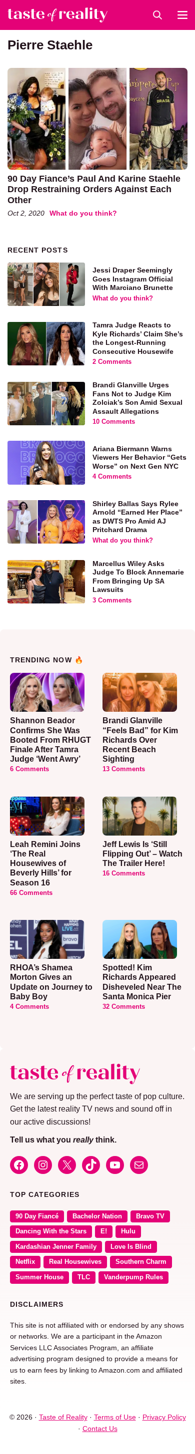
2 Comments (112, 361)
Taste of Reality (63, 1417)
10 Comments (113, 421)
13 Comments (123, 769)
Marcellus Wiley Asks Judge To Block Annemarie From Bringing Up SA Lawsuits (138, 577)
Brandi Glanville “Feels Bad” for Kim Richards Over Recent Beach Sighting (140, 739)
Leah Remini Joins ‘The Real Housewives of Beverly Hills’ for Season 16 (45, 863)
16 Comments (123, 873)
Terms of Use (115, 1417)
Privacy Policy (164, 1417)
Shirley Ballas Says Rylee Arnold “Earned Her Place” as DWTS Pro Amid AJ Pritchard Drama (137, 517)
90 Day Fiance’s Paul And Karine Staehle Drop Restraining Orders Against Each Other (94, 189)
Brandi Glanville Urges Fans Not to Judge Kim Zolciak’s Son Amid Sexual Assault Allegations (137, 398)
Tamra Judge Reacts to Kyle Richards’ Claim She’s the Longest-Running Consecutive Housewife (137, 338)
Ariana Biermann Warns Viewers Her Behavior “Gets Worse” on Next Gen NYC (139, 457)
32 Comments (123, 1006)
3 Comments (112, 600)
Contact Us (100, 1429)
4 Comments (112, 476)
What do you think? (83, 213)
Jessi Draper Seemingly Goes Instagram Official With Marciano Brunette (132, 278)
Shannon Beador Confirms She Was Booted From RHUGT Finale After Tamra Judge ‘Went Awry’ (50, 739)
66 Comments (31, 892)
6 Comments (29, 769)
